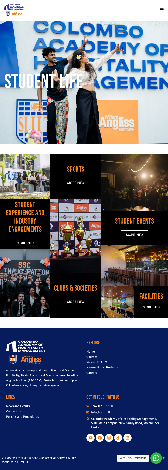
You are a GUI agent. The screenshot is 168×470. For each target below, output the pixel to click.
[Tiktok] (118, 438)
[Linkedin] (127, 438)
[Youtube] (90, 438)
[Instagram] (109, 438)
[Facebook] (100, 438)
